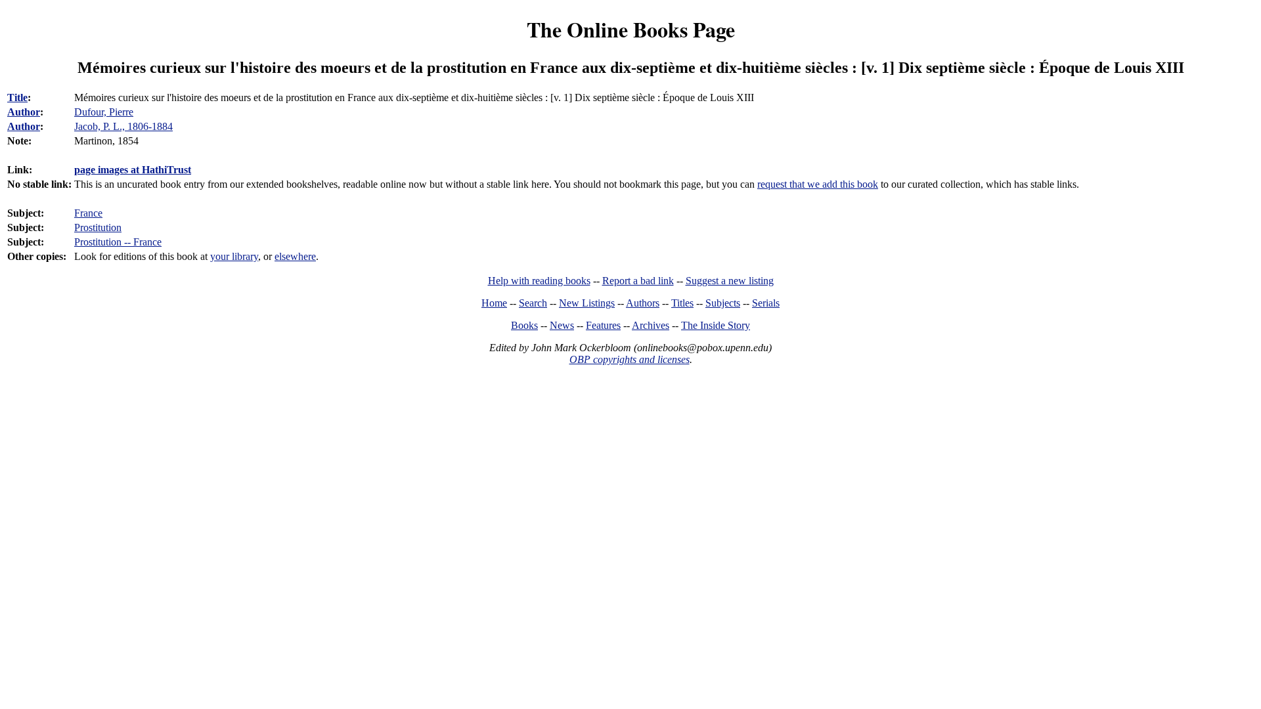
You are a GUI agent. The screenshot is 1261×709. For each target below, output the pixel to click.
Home (494, 303)
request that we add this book (817, 184)
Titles (682, 303)
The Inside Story (715, 325)
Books (524, 325)
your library (234, 256)
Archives (650, 325)
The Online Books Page (631, 29)
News (562, 325)
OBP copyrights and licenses (629, 359)
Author (23, 112)
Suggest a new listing (730, 280)
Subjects (722, 303)
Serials (766, 303)
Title (17, 97)
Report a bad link (638, 280)
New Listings (587, 303)
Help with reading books (539, 280)
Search (533, 303)
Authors (642, 303)
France (88, 213)
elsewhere (295, 256)
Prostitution (98, 227)
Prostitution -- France (118, 241)
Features (603, 325)
